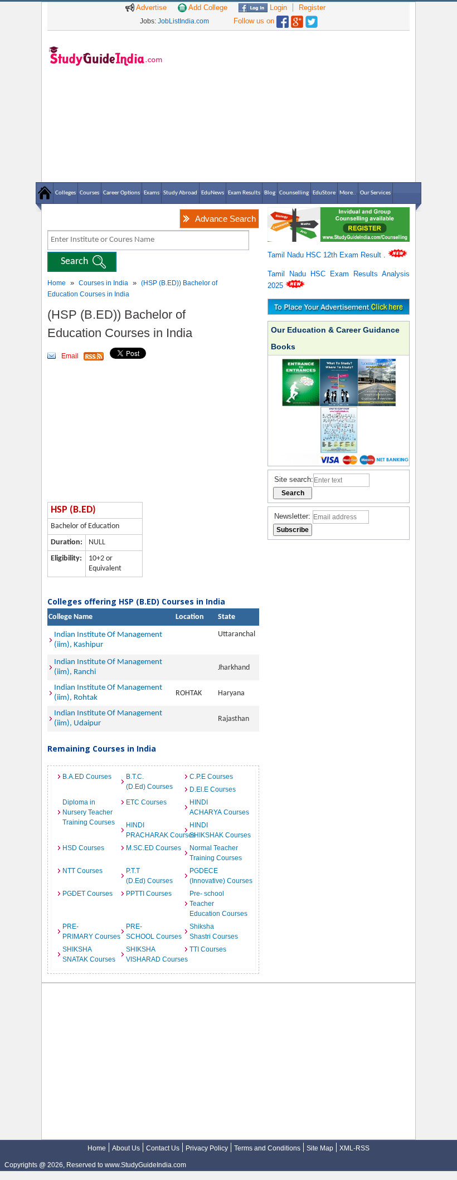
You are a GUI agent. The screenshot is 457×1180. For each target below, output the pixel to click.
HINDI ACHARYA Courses (218, 807)
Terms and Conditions (267, 1148)
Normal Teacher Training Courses (215, 853)
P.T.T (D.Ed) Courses (149, 876)
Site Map (320, 1148)
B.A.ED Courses (86, 777)
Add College (207, 7)
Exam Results (244, 193)
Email (70, 356)
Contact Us (162, 1148)
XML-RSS (354, 1148)
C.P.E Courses (211, 777)
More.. (347, 193)
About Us (126, 1148)
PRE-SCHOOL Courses (154, 931)
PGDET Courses (87, 894)
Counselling (294, 193)
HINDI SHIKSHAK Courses (218, 830)
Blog (269, 193)
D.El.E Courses (212, 789)
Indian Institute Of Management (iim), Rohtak (108, 693)
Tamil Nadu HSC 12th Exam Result (325, 255)
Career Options (121, 193)
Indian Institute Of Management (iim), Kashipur (108, 640)
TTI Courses (207, 949)
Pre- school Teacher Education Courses (218, 904)
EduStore (324, 193)
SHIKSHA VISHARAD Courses (155, 954)
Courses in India (103, 283)
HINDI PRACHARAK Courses (155, 830)
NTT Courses (82, 871)
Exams (151, 193)
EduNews (212, 193)
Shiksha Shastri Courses (213, 931)
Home (56, 283)
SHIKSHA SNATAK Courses (88, 954)
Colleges (65, 193)
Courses (89, 193)
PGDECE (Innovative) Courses (218, 876)
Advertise (150, 7)
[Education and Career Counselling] (339, 213)
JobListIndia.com (183, 21)
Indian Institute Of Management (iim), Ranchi (108, 667)
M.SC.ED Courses (153, 848)
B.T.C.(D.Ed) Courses (149, 782)
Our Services (375, 193)
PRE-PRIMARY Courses (91, 931)
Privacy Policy (207, 1148)
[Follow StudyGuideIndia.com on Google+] (297, 19)
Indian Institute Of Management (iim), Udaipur (108, 718)
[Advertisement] (289, 105)
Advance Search (225, 218)
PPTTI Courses (149, 894)
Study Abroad (180, 193)
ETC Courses (146, 802)
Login (277, 7)
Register (312, 7)
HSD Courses (83, 848)
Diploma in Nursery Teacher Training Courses (88, 812)
